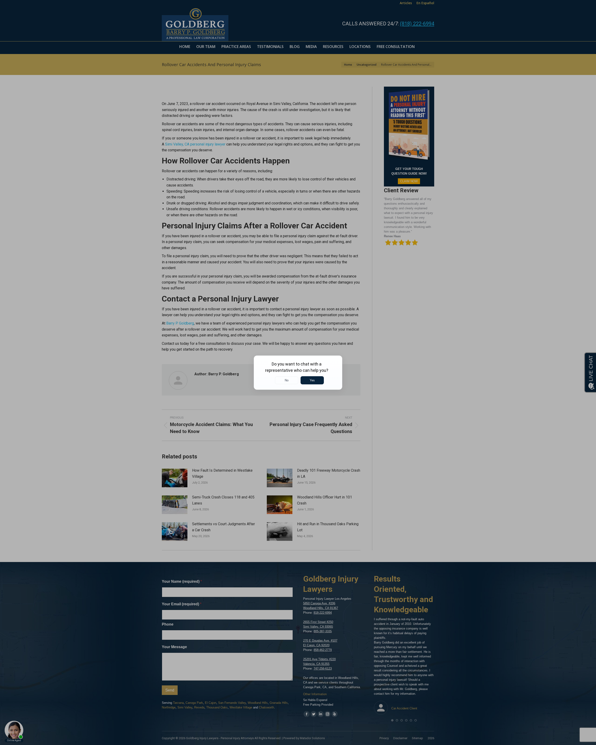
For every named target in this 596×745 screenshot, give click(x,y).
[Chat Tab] (298, 372)
